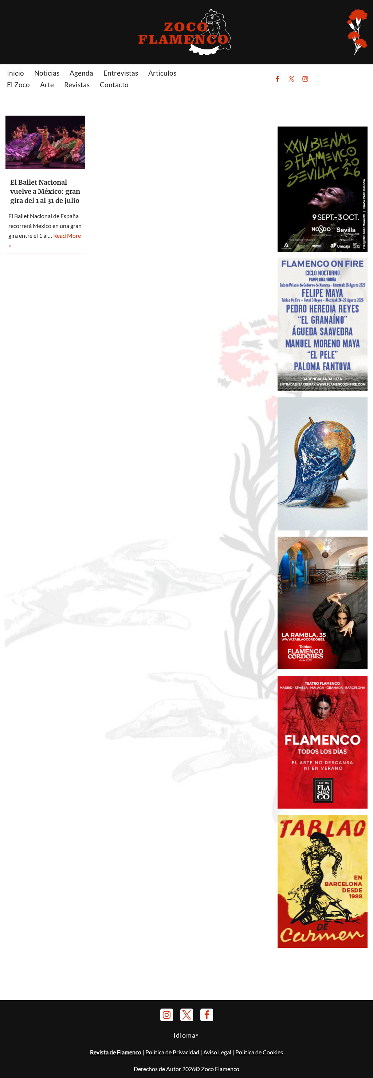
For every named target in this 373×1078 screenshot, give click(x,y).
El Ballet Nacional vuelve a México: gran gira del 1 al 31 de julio (45, 191)
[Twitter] (291, 79)
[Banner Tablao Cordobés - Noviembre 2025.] (323, 667)
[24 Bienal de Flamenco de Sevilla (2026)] (323, 249)
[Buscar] (323, 79)
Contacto (114, 84)
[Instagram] (305, 79)
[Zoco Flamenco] (186, 32)
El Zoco (18, 84)
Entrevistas (120, 73)
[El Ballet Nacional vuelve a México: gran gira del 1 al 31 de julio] (45, 142)
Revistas (77, 84)
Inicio (15, 73)
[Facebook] (277, 79)
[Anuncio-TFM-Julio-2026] (323, 806)
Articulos (162, 73)
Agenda (81, 73)
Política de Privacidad (172, 1052)
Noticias (46, 73)
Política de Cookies (259, 1052)
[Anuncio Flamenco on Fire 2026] (323, 388)
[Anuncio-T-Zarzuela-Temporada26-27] (323, 528)
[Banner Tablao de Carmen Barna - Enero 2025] (323, 945)
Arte (47, 84)
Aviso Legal (217, 1052)
